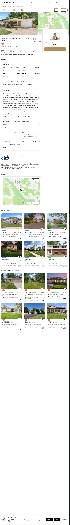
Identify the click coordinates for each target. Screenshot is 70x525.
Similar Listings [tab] (28, 10)
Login (51, 2)
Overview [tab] (8, 10)
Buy (32, 2)
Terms (36, 520)
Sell (44, 2)
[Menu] (65, 3)
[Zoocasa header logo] (8, 2)
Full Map (36, 203)
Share (64, 10)
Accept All (49, 519)
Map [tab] (17, 10)
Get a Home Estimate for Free (55, 49)
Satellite (36, 179)
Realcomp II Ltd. (12, 161)
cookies (12, 519)
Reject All (57, 519)
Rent (38, 2)
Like (57, 10)
